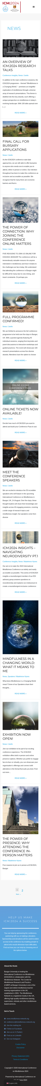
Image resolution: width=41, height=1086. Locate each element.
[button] (33, 6)
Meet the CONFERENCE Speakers (14, 476)
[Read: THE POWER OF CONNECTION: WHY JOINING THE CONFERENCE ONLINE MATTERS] (20, 210)
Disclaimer (20, 1048)
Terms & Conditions (20, 1059)
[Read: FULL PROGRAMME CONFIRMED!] (20, 302)
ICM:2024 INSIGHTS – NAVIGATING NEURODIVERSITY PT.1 (20, 552)
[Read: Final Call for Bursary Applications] (20, 129)
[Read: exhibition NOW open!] (20, 716)
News (20, 75)
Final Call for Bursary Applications (16, 146)
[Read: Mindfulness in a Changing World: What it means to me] (20, 627)
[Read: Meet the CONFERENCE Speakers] (20, 454)
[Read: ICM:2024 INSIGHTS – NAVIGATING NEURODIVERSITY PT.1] (20, 537)
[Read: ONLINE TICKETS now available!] (20, 386)
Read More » (20, 112)
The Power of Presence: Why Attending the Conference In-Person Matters (17, 847)
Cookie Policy (20, 1044)
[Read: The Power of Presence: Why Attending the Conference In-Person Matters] (20, 810)
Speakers (11, 676)
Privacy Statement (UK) (20, 1056)
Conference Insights (10, 75)
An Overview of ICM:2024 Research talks (19, 66)
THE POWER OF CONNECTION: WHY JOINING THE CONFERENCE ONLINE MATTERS (18, 235)
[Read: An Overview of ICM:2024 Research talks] (20, 48)
